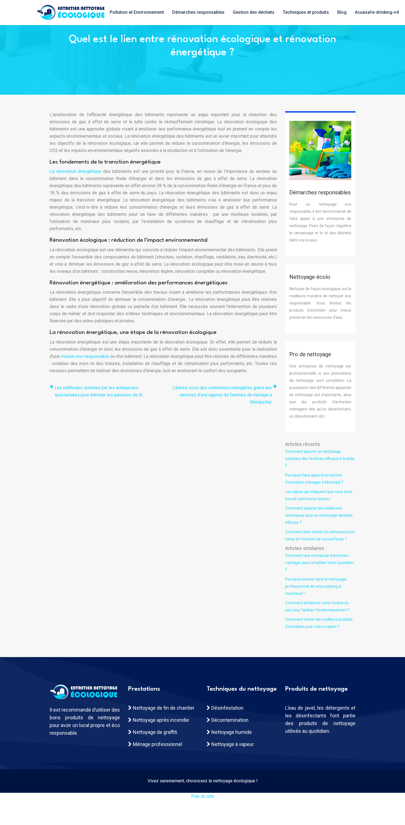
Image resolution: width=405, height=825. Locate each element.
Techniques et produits (306, 12)
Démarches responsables (198, 12)
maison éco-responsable (85, 356)
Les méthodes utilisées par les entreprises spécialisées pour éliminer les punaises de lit (98, 391)
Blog (342, 12)
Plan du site (202, 796)
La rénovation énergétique (75, 171)
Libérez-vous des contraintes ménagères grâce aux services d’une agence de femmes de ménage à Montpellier (222, 395)
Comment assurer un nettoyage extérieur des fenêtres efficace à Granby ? (320, 458)
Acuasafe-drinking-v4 (377, 12)
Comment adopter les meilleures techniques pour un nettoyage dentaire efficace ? (319, 515)
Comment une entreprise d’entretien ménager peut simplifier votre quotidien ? (319, 562)
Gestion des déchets (253, 12)
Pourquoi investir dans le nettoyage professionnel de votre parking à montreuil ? (315, 586)
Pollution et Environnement (137, 12)
